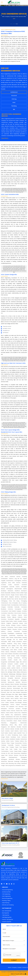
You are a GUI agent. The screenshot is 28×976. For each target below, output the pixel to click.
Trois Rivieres (23, 747)
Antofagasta (17, 580)
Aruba (10, 584)
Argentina (3, 582)
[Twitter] (4, 883)
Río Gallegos (23, 717)
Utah (12, 753)
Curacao (14, 615)
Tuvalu (11, 751)
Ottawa (25, 702)
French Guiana (18, 627)
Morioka (18, 682)
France (18, 625)
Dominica (3, 619)
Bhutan (3, 589)
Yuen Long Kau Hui (10, 765)
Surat (18, 737)
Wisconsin (10, 761)
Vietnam (16, 755)
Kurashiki (3, 660)
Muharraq (3, 686)
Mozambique (23, 684)
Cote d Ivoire (17, 613)
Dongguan (24, 619)
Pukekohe (24, 712)
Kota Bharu (16, 654)
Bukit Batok (4, 597)
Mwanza (3, 688)
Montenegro (15, 680)
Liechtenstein (11, 662)
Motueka (7, 684)
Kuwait (10, 660)
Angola (25, 578)
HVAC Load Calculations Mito (16, 190)
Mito (2, 676)
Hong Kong (17, 643)
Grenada (24, 631)
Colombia (10, 607)
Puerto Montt (9, 712)
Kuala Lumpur (11, 656)
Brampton (24, 591)
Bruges (12, 595)
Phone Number (6, 936)
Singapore (4, 727)
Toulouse (3, 745)
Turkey (25, 749)
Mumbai (9, 686)
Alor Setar (4, 576)
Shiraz (11, 725)
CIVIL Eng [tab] (14, 99)
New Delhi (24, 688)
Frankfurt (24, 625)
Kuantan (3, 658)
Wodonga (16, 761)
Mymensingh (16, 688)
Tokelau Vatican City (21, 741)
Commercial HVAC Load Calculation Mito (11, 266)
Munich (14, 686)
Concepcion (18, 609)
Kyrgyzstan (4, 662)
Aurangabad (4, 586)
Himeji (13, 641)
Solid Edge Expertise (6, 917)
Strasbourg (15, 735)
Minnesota (24, 672)
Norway (20, 700)
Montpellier (24, 680)
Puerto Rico (17, 712)
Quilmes (24, 714)
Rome (20, 719)
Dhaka (9, 617)
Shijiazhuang (4, 725)
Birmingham (10, 589)
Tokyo (8, 743)
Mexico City (4, 672)
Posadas (3, 710)
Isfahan (3, 647)
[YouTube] (6, 883)
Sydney (3, 741)
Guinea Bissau (18, 637)
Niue (21, 696)
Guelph (3, 637)
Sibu (16, 725)
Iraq (21, 645)
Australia (11, 586)
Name (4, 929)
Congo (25, 609)
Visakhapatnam (13, 757)
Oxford (12, 704)
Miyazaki (7, 676)
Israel (17, 647)
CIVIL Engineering (6, 894)
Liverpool (10, 664)
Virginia (3, 757)
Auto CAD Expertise (6, 910)
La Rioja (10, 670)
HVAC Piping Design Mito (18, 192)
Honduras (9, 643)
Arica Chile (11, 582)
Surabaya (13, 737)
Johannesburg (5, 649)
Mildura (19, 672)
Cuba (8, 615)
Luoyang (3, 668)
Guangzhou (4, 635)
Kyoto (25, 660)
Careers (19, 967)
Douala (3, 621)
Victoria (11, 755)
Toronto (24, 743)
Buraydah (3, 599)
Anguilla (3, 580)
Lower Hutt (11, 666)
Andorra (11, 578)
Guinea (11, 637)
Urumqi (3, 753)
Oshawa (12, 702)
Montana (24, 678)
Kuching (10, 658)
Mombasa (18, 676)
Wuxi (7, 763)
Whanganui (24, 757)
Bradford (17, 591)
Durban (25, 621)
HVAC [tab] (14, 102)
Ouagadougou (5, 704)
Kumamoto (17, 658)
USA (9, 753)
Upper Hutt (4, 755)
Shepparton (13, 723)
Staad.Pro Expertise (6, 921)
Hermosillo (4, 641)
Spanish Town (21, 733)
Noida (25, 696)
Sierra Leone (23, 725)
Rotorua (3, 721)
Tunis (11, 749)
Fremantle (10, 627)
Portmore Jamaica (14, 708)
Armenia (3, 584)
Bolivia (25, 589)
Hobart (25, 641)
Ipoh (9, 645)
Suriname (24, 737)
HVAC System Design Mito (9, 274)
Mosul (2, 684)
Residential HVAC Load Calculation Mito (11, 269)
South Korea (23, 731)
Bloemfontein (18, 589)
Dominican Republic (14, 619)
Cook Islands (12, 611)
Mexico (25, 670)
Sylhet (7, 741)
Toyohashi (24, 745)
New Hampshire (5, 690)
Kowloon (3, 656)
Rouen (15, 721)
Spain (15, 733)
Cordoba (24, 611)
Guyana (3, 639)
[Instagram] (13, 884)
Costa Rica (10, 613)
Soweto (11, 733)
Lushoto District (15, 668)
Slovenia (24, 727)
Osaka (7, 702)
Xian (15, 763)
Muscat (19, 686)
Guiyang (24, 637)
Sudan (25, 735)
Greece (10, 631)
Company (14, 967)
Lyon (5, 670)
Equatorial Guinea (18, 623)
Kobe (2, 654)
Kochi (6, 654)
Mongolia (10, 678)
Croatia (3, 615)
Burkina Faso (10, 599)
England (9, 623)
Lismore (25, 662)
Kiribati (25, 649)
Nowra (25, 700)
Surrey (3, 739)
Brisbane (13, 593)
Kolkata (10, 654)
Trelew (3, 747)
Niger (16, 694)
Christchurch (4, 603)
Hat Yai (15, 639)
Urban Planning (5, 902)
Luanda (18, 666)
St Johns (8, 735)
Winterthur (4, 761)
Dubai (7, 621)
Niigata (25, 694)
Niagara (3, 694)
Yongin (3, 765)
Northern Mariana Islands (8, 700)
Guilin (7, 637)
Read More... (5, 138)
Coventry (24, 613)
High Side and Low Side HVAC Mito (15, 423)
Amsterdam (4, 578)
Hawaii (20, 639)
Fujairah (9, 629)
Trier (7, 747)
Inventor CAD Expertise (7, 919)
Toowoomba (18, 743)
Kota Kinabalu (23, 654)
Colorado (16, 607)
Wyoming (11, 763)
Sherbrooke (23, 723)
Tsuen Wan (4, 749)
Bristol (18, 593)
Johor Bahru (13, 649)
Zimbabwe (18, 765)
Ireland (25, 645)
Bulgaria (11, 597)
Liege (17, 662)
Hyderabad (4, 645)
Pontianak (24, 704)
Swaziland (12, 739)
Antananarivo (9, 580)
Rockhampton (9, 719)
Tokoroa (3, 743)
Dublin (15, 621)
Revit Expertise (5, 913)
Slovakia (19, 727)
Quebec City (9, 714)
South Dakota (14, 731)
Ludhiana (24, 666)
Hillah (9, 641)
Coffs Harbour (23, 605)
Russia (19, 721)
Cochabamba (14, 605)
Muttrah (24, 686)
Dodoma (20, 617)
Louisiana (3, 666)
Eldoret (3, 623)
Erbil (25, 623)
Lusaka (8, 668)
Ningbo (17, 696)
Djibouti (14, 617)
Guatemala (12, 635)
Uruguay (24, 751)
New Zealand (16, 692)
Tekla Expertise (5, 915)
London (16, 664)
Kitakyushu (13, 651)
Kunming (24, 658)
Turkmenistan (5, 751)
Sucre (20, 735)
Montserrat (11, 682)
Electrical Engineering (7, 898)
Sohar (2, 729)
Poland (18, 704)
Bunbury (17, 597)
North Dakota (14, 698)
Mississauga (12, 674)
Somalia (17, 729)
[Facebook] (1, 883)
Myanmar (9, 688)
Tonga (12, 743)
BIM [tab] (14, 109)
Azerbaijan (24, 586)
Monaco (24, 676)
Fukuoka (14, 629)
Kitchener (20, 651)
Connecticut (4, 611)
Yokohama (24, 763)
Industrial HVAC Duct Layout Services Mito (14, 489)
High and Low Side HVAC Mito (9, 422)
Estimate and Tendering (8, 905)
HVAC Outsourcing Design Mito (13, 359)
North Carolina (5, 698)
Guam (25, 633)
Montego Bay (5, 680)
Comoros (10, 609)
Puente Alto (19, 710)
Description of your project (9, 948)
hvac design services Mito (12, 358)
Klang (25, 651)
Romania (16, 719)
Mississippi (19, 674)
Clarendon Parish (5, 605)
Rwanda (24, 721)
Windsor (18, 759)
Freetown (3, 627)
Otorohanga (18, 702)
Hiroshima (19, 641)
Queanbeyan (9, 717)
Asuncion (16, 584)
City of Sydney (23, 603)
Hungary (24, 643)
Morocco (24, 682)
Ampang (24, 576)
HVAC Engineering (6, 896)
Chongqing (24, 601)
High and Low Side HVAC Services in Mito (13, 363)
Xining (18, 763)
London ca (23, 664)
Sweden (18, 739)
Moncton (3, 678)
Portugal (24, 708)
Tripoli (16, 747)
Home (9, 967)
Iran (18, 645)
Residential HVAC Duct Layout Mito (8, 484)
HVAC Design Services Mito (18, 189)
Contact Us (25, 967)
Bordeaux (3, 591)
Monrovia (17, 678)
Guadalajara (11, 633)
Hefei (25, 639)
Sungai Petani (5, 737)
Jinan (25, 647)
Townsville (10, 745)
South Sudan (4, 733)
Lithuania (3, 664)
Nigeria (20, 694)
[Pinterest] (11, 884)
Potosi (8, 710)
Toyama (17, 745)
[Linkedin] (9, 883)
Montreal (3, 682)
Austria (17, 586)
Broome (8, 595)
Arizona (18, 582)
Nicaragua (8, 694)
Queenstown (17, 714)
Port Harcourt (19, 706)
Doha (25, 617)
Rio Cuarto (16, 717)
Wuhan (3, 763)
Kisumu (7, 651)
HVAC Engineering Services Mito (16, 188)
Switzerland (24, 739)
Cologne (3, 607)
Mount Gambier (14, 684)
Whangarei (4, 759)
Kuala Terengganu (21, 656)
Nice (13, 694)
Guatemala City (22, 635)
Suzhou (7, 739)
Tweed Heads (17, 751)
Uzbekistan (24, 753)
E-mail (4, 933)
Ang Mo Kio (18, 578)
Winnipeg (24, 759)
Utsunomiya (17, 753)
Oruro (2, 702)
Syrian (12, 741)
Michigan (10, 672)
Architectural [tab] (14, 92)
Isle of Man (10, 647)
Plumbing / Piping (6, 900)
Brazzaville (7, 593)
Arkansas (24, 582)
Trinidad (12, 747)
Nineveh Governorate (7, 696)
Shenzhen (3, 723)
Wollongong (23, 761)
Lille (21, 662)
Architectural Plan (6, 892)
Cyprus (20, 615)
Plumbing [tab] (14, 106)
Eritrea (3, 625)
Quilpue (3, 717)
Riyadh (3, 719)
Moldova (12, 676)
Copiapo (19, 611)
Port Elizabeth (10, 706)
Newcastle (24, 692)
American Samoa (15, 576)
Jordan (20, 649)
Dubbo (11, 621)
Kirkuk (2, 651)
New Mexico (20, 690)
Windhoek (11, 759)
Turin (20, 749)
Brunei (17, 595)
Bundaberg (24, 597)
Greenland (17, 631)
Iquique (13, 645)
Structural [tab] (14, 95)
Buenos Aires (23, 595)
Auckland (24, 584)
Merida (20, 670)
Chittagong (4, 601)
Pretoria (13, 710)
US (6, 753)
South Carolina (5, 731)
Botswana (10, 591)
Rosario (25, 719)
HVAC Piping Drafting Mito (12, 570)
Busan (25, 599)
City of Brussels (13, 603)
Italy (21, 647)
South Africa (23, 729)
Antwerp (24, 580)
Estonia (8, 625)
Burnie (16, 599)
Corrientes (4, 613)
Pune (2, 714)
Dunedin (20, 621)
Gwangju (9, 639)
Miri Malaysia (4, 674)
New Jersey (13, 690)
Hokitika (3, 643)
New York (9, 692)
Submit (14, 960)
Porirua (3, 706)
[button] (1, 15)
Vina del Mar (23, 755)
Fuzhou (20, 629)
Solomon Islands (9, 729)
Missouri (24, 674)
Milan (14, 672)
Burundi (21, 599)
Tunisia (15, 749)
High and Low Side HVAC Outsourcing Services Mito (14, 427)
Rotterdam (10, 721)
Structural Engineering (7, 889)
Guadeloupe (19, 633)
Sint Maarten (11, 727)
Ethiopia (13, 625)
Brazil (2, 593)
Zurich (23, 765)
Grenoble (3, 633)
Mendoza (15, 670)
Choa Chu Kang (14, 601)
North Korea (23, 698)
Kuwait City (17, 660)
